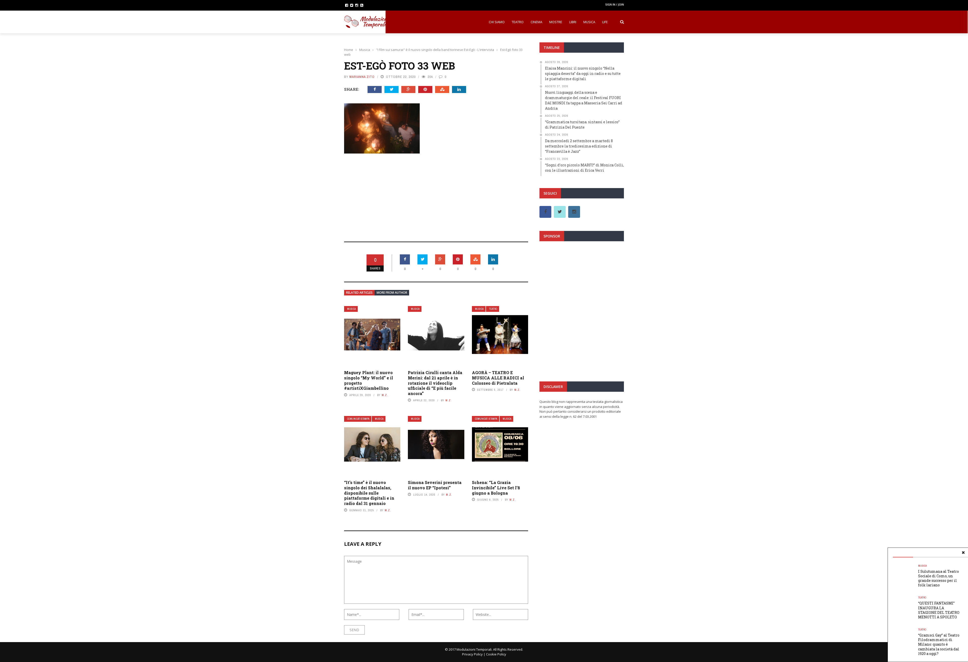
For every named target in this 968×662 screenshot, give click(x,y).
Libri (572, 22)
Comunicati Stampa (358, 418)
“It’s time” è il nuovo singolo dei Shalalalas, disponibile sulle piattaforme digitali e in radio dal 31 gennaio (369, 493)
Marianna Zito (362, 77)
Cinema (536, 22)
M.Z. (385, 395)
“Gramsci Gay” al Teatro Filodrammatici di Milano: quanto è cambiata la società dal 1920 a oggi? (938, 644)
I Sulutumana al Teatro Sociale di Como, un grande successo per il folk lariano (938, 578)
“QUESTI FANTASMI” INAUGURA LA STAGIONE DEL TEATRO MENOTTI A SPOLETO (938, 610)
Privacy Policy (472, 654)
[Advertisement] (436, 194)
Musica (589, 22)
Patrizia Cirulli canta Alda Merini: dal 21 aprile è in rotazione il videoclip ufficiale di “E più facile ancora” (435, 383)
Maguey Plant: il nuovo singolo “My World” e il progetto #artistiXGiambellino (368, 380)
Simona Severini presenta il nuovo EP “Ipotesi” (435, 485)
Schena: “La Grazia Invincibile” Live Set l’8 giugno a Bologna (496, 488)
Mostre (555, 22)
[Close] (963, 552)
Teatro (518, 22)
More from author (392, 292)
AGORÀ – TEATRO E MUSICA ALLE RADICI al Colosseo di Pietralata (498, 378)
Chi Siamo (497, 22)
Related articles (359, 292)
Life (605, 22)
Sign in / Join (614, 4)
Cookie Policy (496, 654)
